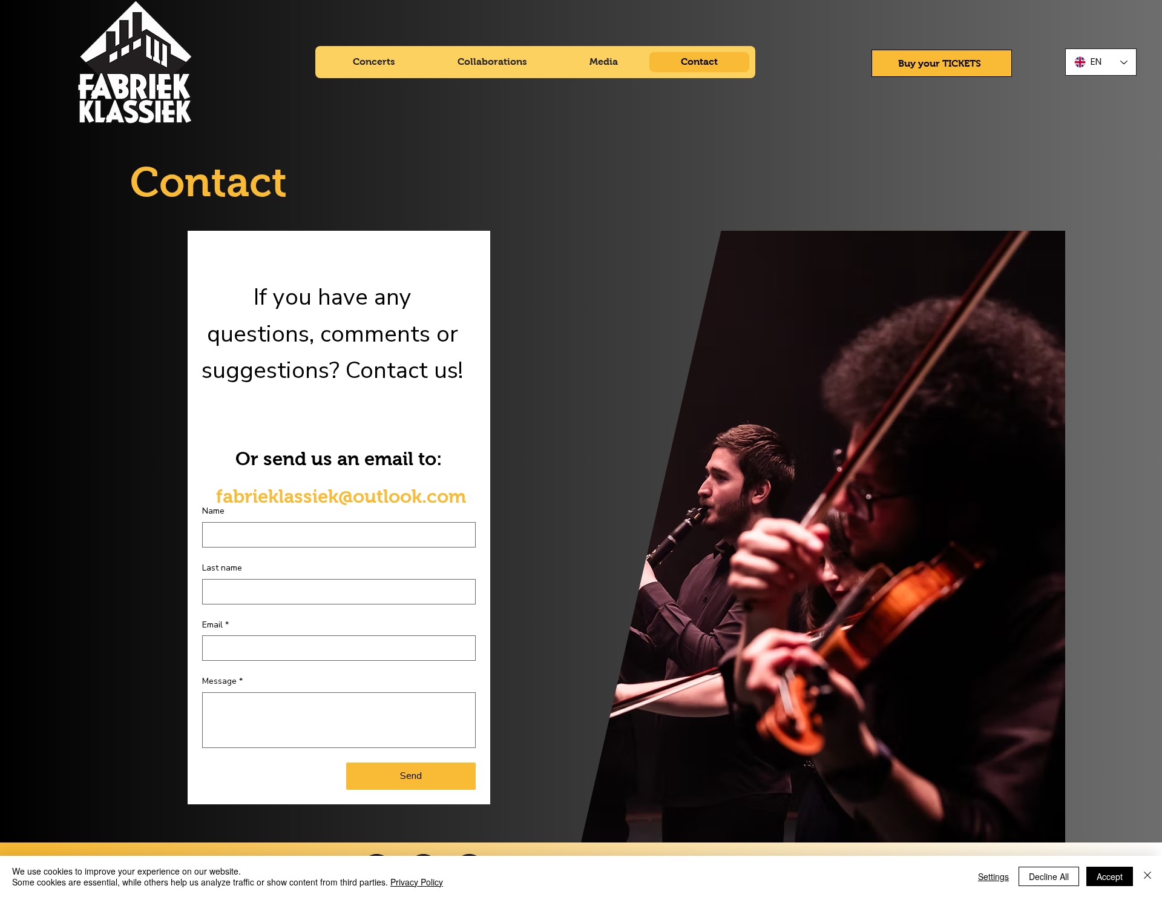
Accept (1110, 876)
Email (215, 625)
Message (222, 681)
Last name (222, 568)
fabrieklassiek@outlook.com (341, 496)
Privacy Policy (416, 882)
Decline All (1049, 876)
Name (213, 511)
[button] (942, 63)
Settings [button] (993, 876)
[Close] (1147, 876)
